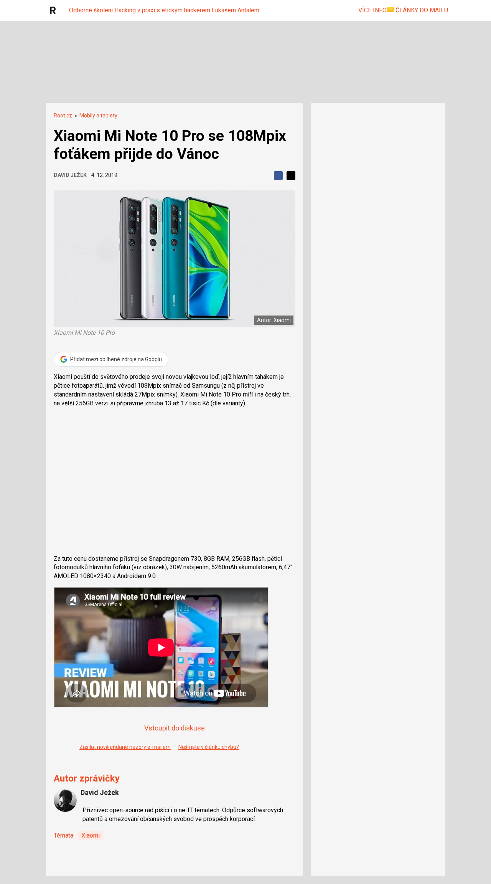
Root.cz (63, 115)
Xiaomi (90, 835)
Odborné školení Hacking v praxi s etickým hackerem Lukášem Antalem (164, 10)
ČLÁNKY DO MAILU (421, 10)
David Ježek (70, 175)
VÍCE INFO (372, 10)
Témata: (64, 835)
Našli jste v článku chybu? (208, 747)
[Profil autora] (65, 800)
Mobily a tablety (98, 115)
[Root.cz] (55, 10)
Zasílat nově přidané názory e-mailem (125, 747)
